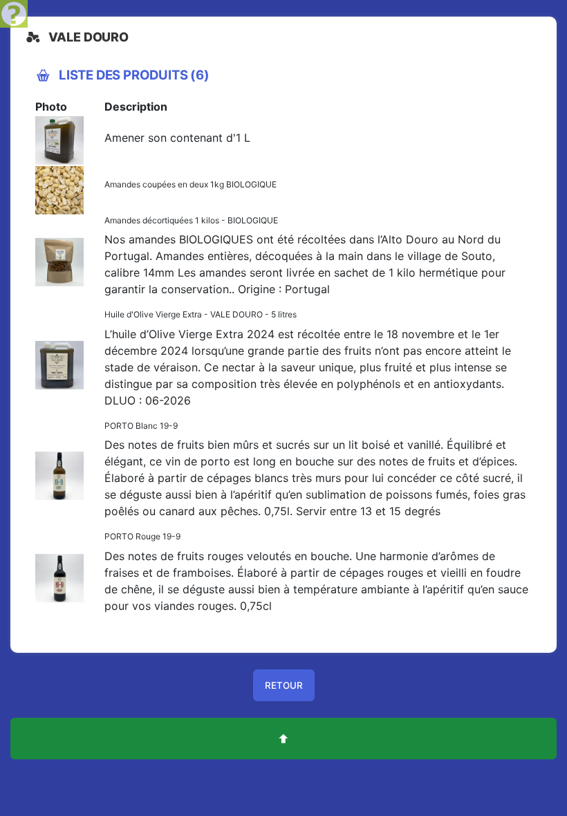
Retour (284, 685)
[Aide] (14, 12)
